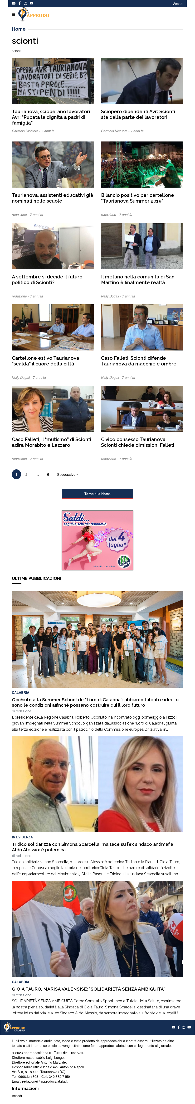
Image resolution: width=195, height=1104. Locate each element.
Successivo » (67, 474)
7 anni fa (47, 130)
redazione (23, 711)
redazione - (21, 214)
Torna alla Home (97, 493)
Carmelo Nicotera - (26, 130)
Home (19, 29)
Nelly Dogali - (111, 296)
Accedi (178, 3)
